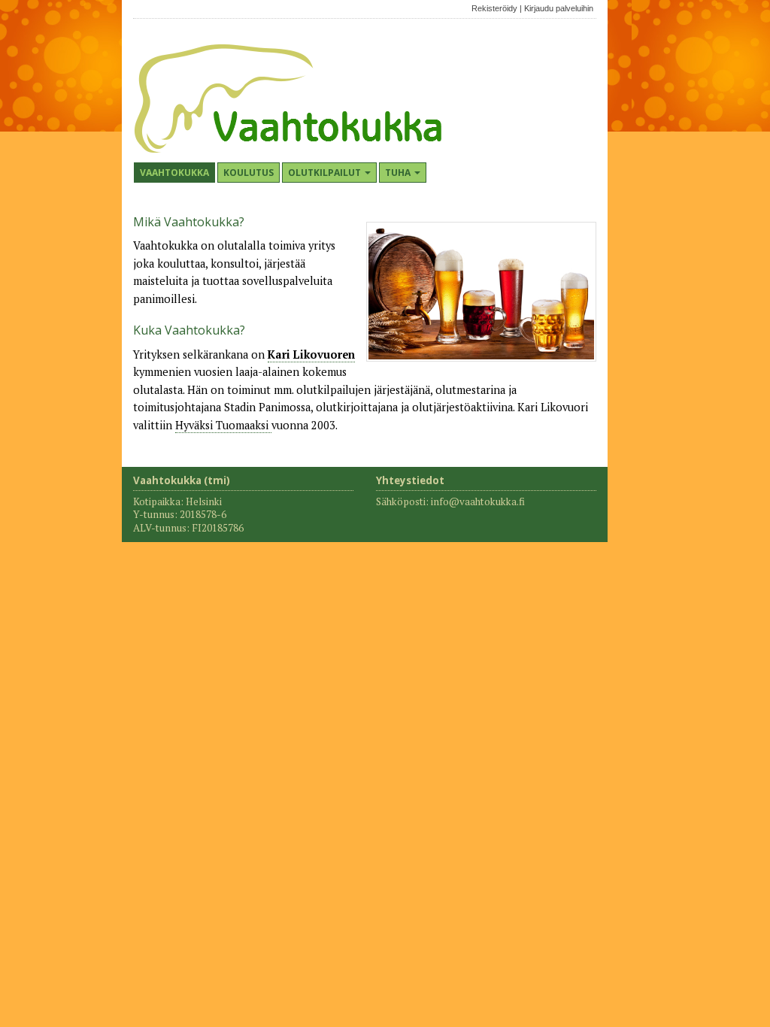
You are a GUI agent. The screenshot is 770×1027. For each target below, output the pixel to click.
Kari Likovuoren (311, 354)
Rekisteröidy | (496, 8)
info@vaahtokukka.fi (478, 501)
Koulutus (248, 172)
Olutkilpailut (325, 172)
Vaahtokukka (174, 172)
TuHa (399, 172)
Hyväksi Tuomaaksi (223, 425)
